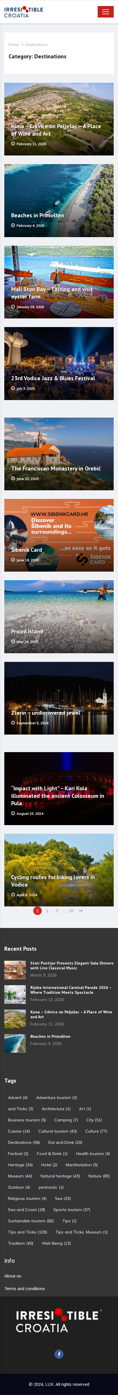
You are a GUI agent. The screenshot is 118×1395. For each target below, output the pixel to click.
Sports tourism (72, 1209)
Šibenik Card (26, 550)
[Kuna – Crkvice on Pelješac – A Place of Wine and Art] (15, 1019)
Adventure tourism (56, 1097)
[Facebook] (59, 1354)
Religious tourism (27, 1198)
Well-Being (56, 1243)
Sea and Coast (26, 1209)
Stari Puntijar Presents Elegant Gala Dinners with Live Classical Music (72, 965)
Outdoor (19, 1187)
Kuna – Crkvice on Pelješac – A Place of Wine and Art (71, 1014)
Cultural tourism (57, 1131)
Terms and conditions (24, 1288)
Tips (69, 1220)
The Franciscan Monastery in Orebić (56, 468)
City (94, 1120)
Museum (20, 1176)
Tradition (20, 1243)
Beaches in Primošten (37, 215)
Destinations (36, 44)
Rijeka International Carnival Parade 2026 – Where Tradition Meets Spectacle (70, 990)
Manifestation (82, 1164)
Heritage (20, 1164)
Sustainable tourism (31, 1220)
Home (14, 44)
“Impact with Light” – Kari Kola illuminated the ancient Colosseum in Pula (57, 796)
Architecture (56, 1108)
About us (12, 1275)
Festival (18, 1153)
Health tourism (93, 1153)
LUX (49, 1384)
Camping (66, 1120)
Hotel (49, 1164)
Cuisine (19, 1131)
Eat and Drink (65, 1142)
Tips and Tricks (27, 1232)
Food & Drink (52, 1153)
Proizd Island (27, 631)
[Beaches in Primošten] (15, 1043)
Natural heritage (60, 1176)
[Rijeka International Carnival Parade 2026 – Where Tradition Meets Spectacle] (15, 994)
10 (71, 910)
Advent (17, 1097)
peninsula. (51, 1187)
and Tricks (20, 1108)
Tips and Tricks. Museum (82, 1232)
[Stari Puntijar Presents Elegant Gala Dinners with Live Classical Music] (15, 970)
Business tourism (27, 1120)
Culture (96, 1131)
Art (85, 1108)
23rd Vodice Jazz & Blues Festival (53, 378)
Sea (63, 1198)
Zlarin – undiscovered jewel (46, 712)
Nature (99, 1176)
